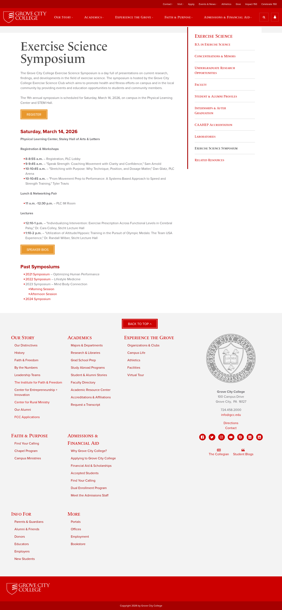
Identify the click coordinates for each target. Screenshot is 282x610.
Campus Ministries (27, 458)
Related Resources (209, 160)
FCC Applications (27, 417)
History (19, 353)
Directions (231, 423)
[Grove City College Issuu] (240, 437)
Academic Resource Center (90, 390)
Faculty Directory (83, 382)
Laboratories (205, 136)
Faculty (201, 84)
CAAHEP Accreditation (213, 125)
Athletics (226, 4)
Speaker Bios (38, 250)
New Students (24, 559)
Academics (80, 337)
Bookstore (78, 544)
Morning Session (42, 289)
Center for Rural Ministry (32, 402)
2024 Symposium (38, 299)
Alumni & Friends (26, 529)
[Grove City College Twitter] (212, 437)
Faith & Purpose (29, 435)
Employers (22, 551)
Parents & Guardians (28, 522)
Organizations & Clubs (143, 345)
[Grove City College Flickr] (250, 437)
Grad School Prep (83, 360)
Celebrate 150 (269, 4)
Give (238, 4)
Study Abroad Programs (88, 368)
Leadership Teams (27, 375)
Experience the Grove (149, 337)
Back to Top (138, 324)
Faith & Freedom (26, 360)
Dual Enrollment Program (89, 488)
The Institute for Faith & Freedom (38, 382)
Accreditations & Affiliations (91, 397)
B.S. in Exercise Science (212, 44)
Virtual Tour (135, 375)
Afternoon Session (43, 294)
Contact (231, 428)
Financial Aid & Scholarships (91, 466)
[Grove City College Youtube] (231, 437)
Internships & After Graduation (210, 110)
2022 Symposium (38, 279)
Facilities (133, 368)
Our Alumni (22, 410)
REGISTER (34, 115)
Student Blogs (243, 454)
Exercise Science (214, 36)
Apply (191, 4)
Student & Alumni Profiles (216, 96)
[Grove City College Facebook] (202, 437)
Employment (80, 537)
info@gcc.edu (231, 415)
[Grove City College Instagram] (221, 437)
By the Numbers (26, 368)
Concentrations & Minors (215, 56)
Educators (21, 544)
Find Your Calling (26, 443)
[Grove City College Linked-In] (259, 437)
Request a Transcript (85, 405)
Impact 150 (251, 4)
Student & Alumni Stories (89, 375)
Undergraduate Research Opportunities (215, 70)
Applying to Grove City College (93, 458)
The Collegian (219, 454)
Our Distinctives (25, 345)
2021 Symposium (37, 274)
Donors (19, 537)
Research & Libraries (85, 353)
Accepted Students (84, 473)
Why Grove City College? (89, 451)
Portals (76, 522)
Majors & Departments (87, 345)
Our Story (22, 337)
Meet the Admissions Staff (89, 495)
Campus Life (136, 353)
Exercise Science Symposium (216, 148)
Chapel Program (26, 451)
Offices (76, 529)
